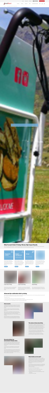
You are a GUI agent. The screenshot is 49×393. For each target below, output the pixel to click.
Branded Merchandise (35, 3)
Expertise (26, 3)
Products (18, 3)
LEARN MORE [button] (6, 266)
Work (30, 3)
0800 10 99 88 (35, 1)
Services (22, 3)
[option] (24, 125)
